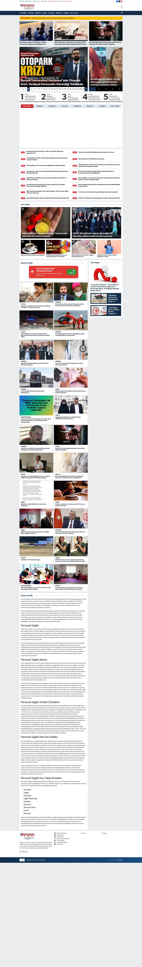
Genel (26, 94)
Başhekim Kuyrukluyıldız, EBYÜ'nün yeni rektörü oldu (51, 98)
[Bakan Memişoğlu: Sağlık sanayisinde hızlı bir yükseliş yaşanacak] (36, 350)
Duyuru (44, 13)
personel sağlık (25, 599)
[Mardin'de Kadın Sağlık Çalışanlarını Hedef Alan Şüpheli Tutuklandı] (71, 435)
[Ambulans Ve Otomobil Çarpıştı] (36, 546)
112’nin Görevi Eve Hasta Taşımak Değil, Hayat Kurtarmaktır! (98, 192)
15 (57, 89)
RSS (23, 860)
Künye (83, 833)
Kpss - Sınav (74, 13)
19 (68, 89)
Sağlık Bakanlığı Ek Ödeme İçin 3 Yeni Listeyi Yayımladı (30, 98)
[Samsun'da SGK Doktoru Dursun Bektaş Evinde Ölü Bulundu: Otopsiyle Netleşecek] (36, 435)
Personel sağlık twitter (28, 705)
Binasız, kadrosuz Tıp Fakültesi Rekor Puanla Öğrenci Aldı (94, 98)
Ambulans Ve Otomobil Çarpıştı (30, 559)
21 (73, 89)
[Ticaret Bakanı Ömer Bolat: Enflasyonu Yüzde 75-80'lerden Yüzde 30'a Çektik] (71, 518)
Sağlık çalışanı (26, 585)
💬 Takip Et (72, 272)
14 (55, 89)
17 (62, 89)
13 (52, 89)
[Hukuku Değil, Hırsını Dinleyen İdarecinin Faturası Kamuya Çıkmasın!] (71, 378)
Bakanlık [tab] (52, 106)
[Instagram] (26, 851)
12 (49, 89)
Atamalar (51, 13)
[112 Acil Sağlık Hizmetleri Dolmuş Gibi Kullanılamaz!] (36, 378)
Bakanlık (38, 13)
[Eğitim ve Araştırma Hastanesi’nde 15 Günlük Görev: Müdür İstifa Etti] (36, 518)
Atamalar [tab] (77, 106)
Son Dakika (23, 13)
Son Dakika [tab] (27, 106)
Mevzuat (59, 13)
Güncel (23, 558)
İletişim (104, 833)
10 (44, 89)
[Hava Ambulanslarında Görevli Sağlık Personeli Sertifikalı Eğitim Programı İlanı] (71, 320)
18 (65, 89)
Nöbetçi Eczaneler (61, 833)
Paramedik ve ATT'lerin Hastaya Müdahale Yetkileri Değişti (115, 98)
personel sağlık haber (54, 629)
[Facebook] (20, 851)
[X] (23, 851)
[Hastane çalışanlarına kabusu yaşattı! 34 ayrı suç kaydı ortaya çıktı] (71, 491)
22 (75, 89)
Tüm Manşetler (61, 840)
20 (70, 89)
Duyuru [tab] (65, 106)
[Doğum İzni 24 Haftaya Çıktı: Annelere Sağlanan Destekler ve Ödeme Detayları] (36, 292)
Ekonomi (58, 530)
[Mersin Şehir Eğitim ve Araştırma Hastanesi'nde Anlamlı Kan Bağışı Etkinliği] (36, 574)
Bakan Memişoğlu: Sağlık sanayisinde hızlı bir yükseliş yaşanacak (48, 198)
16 (60, 89)
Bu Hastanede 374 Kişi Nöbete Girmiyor (91, 159)
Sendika (66, 13)
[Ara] (122, 7)
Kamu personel (26, 417)
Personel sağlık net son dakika (30, 741)
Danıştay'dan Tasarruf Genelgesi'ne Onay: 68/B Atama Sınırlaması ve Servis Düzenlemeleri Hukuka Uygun (36, 420)
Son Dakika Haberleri (62, 842)
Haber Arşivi (60, 844)
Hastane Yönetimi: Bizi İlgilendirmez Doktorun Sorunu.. (96, 152)
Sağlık (23, 332)
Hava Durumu (60, 835)
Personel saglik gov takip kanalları (31, 781)
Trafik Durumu (60, 837)
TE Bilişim (120, 860)
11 (46, 89)
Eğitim (23, 304)
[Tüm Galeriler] (120, 204)
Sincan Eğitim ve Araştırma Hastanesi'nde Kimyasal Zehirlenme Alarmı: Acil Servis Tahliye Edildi (35, 335)
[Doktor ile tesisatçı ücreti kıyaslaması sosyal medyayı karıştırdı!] (71, 350)
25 (83, 89)
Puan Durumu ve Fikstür (63, 838)
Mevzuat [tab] (90, 106)
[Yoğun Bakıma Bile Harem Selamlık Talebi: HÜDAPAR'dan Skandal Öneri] (71, 404)
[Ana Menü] (122, 13)
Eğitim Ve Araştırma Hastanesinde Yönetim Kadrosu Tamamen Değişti (52, 18)
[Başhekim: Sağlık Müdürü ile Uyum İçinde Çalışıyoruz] (36, 491)
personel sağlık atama (39, 665)
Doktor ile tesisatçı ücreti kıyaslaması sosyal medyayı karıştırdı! (99, 198)
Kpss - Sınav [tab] (115, 106)
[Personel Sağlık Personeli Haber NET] (28, 6)
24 (81, 89)
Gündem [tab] (39, 106)
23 (78, 89)
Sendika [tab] (102, 106)
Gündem (31, 13)
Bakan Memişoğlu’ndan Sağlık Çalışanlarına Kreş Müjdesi (73, 98)
